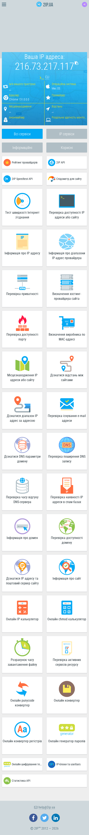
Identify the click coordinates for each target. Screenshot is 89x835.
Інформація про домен (22, 537)
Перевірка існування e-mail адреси (67, 418)
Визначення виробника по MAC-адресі (67, 336)
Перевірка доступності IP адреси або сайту (66, 214)
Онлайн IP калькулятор (22, 619)
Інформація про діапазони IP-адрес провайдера (67, 255)
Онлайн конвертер (67, 700)
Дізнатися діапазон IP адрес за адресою (22, 418)
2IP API (60, 162)
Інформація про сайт (67, 578)
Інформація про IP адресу (22, 253)
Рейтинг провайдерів (24, 162)
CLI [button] (47, 77)
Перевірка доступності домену (67, 540)
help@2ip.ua (46, 807)
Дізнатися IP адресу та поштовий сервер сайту (22, 580)
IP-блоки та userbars (68, 764)
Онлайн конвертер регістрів (22, 741)
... (10, 88)
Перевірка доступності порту (22, 336)
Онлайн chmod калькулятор (66, 619)
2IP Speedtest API (22, 179)
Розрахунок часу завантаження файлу (22, 662)
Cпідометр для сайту (69, 179)
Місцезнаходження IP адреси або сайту (22, 377)
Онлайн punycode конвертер (22, 702)
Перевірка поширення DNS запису (66, 458)
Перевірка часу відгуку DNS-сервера (22, 499)
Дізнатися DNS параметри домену (22, 458)
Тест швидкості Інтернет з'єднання (22, 214)
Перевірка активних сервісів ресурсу (67, 662)
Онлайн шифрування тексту (27, 764)
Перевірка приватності (22, 293)
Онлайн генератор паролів (66, 741)
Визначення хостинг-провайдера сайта (66, 296)
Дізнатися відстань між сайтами (66, 377)
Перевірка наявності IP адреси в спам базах (67, 499)
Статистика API (21, 781)
